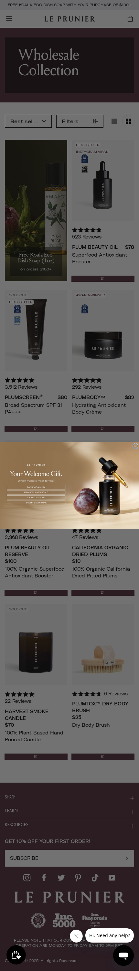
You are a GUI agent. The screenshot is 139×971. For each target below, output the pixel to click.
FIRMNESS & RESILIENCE (36, 492)
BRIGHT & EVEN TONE (36, 502)
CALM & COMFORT (36, 498)
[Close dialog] (135, 446)
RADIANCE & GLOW (36, 487)
